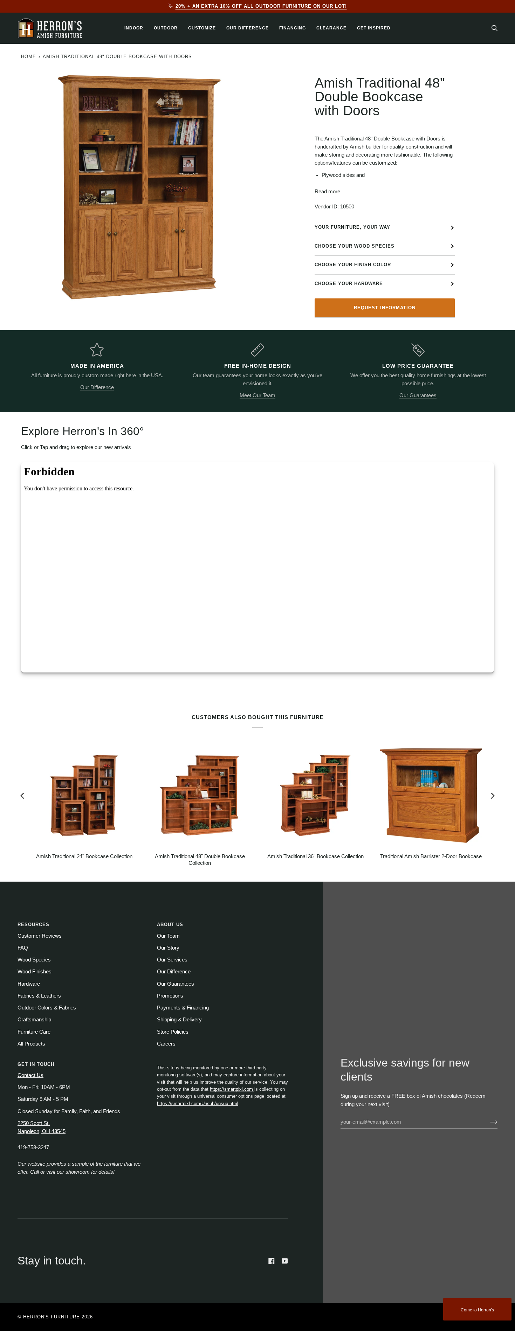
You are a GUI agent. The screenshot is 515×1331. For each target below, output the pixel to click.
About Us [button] (170, 924)
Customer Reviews (40, 936)
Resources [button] (33, 924)
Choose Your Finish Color (353, 264)
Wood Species (34, 960)
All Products (31, 1044)
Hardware (29, 984)
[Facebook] (271, 1261)
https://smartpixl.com (232, 1089)
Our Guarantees (418, 395)
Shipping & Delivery (179, 1019)
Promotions (170, 996)
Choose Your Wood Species (354, 246)
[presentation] (22, 796)
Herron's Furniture (51, 1316)
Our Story (168, 948)
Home (28, 56)
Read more (327, 191)
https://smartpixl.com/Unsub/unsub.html (197, 1103)
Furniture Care (34, 1032)
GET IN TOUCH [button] (36, 1064)
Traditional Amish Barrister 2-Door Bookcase (431, 856)
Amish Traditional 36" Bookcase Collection (315, 856)
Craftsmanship (34, 1019)
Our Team (168, 936)
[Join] (488, 1121)
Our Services (172, 960)
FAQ (23, 948)
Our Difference (97, 387)
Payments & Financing (183, 1008)
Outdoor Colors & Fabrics (47, 1008)
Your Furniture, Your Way (352, 227)
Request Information (385, 307)
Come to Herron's (477, 1310)
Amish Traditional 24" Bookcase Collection (84, 856)
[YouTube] (285, 1261)
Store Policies (172, 1032)
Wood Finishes (35, 971)
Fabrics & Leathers (39, 996)
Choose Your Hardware (349, 283)
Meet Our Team (257, 395)
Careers (166, 1044)
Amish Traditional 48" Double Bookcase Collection (200, 860)
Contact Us (30, 1075)
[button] (134, 28)
